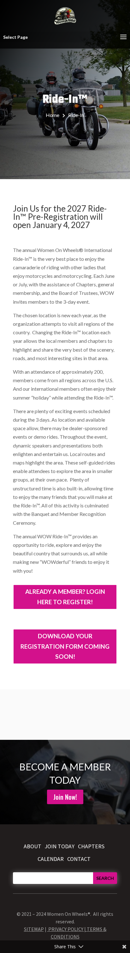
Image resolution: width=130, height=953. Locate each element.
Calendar (51, 858)
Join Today (59, 846)
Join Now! (65, 797)
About (32, 846)
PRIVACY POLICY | (67, 929)
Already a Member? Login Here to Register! (65, 596)
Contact (79, 858)
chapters (91, 846)
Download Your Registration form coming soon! (65, 646)
